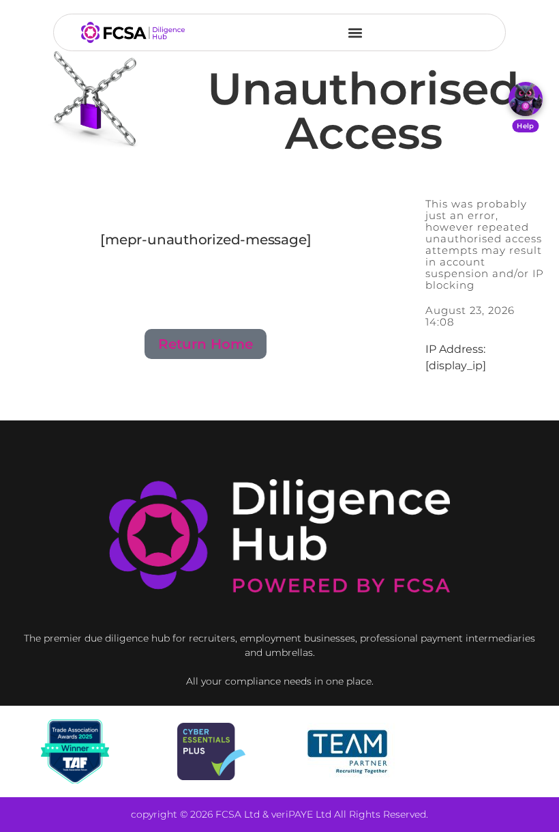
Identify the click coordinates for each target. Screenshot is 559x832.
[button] (355, 32)
